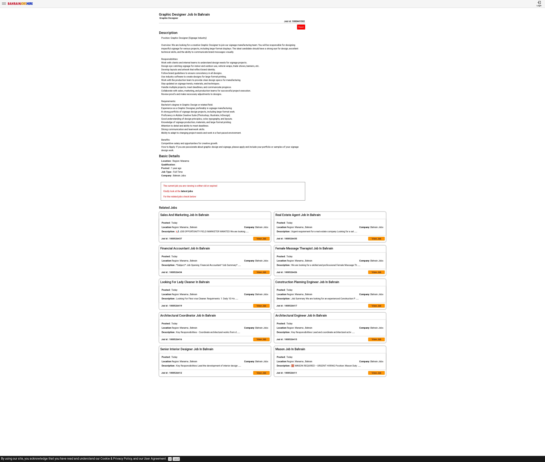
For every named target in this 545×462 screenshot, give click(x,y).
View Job (261, 238)
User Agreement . (155, 458)
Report (301, 27)
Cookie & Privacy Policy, (116, 458)
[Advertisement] (350, 107)
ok (170, 459)
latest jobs (187, 191)
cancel (176, 459)
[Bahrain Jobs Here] (20, 4)
